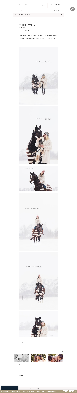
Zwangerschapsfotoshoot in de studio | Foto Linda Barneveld (21, 364)
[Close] (75, 391)
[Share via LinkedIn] (24, 342)
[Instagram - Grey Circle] (58, 10)
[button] (21, 5)
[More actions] (57, 21)
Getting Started (20, 14)
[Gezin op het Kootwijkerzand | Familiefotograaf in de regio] (55, 358)
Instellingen (65, 391)
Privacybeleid (54, 391)
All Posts (15, 14)
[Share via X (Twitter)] (22, 342)
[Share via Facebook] (19, 342)
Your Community (27, 14)
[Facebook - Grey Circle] (54, 10)
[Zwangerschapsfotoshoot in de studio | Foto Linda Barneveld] (21, 358)
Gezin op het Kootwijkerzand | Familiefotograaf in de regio (55, 364)
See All (62, 351)
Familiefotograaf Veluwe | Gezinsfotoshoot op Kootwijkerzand (37, 364)
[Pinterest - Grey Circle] (56, 10)
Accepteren (72, 391)
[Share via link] (27, 342)
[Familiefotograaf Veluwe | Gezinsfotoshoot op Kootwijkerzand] (38, 358)
